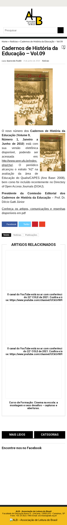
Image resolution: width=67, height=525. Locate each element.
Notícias (14, 41)
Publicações (31, 235)
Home (5, 41)
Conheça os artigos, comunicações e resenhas (33, 208)
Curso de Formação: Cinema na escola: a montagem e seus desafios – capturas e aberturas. (33, 405)
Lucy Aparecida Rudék (12, 61)
